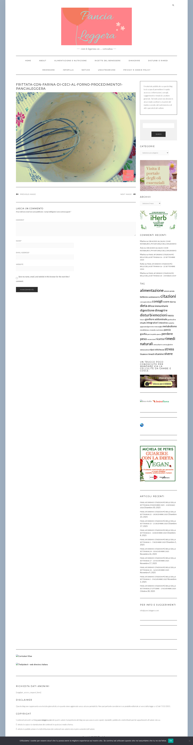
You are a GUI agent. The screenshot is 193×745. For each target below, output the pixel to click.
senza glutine (168, 344)
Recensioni (49, 70)
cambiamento (154, 297)
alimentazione (152, 290)
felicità (171, 315)
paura (159, 334)
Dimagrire (134, 61)
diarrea (173, 302)
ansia (172, 291)
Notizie (86, 70)
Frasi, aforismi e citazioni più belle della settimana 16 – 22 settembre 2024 (157, 257)
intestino (163, 322)
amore (166, 291)
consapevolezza (146, 302)
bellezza (144, 297)
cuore (166, 301)
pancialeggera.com (44, 720)
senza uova (144, 350)
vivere (168, 354)
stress (169, 349)
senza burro (157, 344)
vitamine (159, 354)
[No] (189, 740)
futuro (142, 319)
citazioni (168, 296)
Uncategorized (106, 70)
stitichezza (159, 349)
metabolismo (170, 326)
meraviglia (158, 327)
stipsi (151, 349)
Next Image (126, 194)
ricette (160, 338)
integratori (152, 322)
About (42, 61)
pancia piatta (151, 334)
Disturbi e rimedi (158, 61)
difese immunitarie (158, 305)
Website (19, 264)
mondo (153, 330)
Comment (20, 220)
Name (18, 241)
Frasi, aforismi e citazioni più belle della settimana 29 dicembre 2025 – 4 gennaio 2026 (158, 505)
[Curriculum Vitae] (24, 656)
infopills (143, 323)
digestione (147, 310)
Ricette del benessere (108, 61)
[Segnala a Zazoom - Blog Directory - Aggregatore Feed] (142, 425)
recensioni (151, 339)
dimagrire (161, 310)
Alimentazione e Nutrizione (70, 61)
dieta (143, 306)
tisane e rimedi (147, 354)
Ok (171, 740)
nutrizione (159, 330)
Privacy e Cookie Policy (136, 70)
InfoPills (68, 70)
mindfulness (145, 330)
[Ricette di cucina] (161, 401)
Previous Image (28, 194)
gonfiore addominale (156, 319)
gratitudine (172, 319)
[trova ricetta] (146, 401)
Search (158, 134)
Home (28, 61)
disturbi (146, 315)
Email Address (22, 253)
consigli (157, 301)
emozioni (160, 315)
